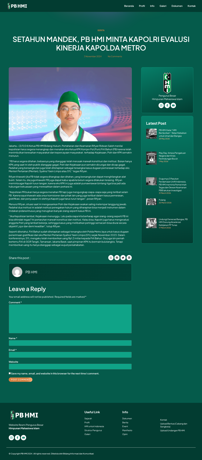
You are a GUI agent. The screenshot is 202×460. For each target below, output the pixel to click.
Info (152, 5)
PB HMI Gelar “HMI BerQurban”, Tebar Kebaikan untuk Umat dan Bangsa (172, 133)
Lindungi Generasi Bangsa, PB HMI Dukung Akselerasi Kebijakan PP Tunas (173, 222)
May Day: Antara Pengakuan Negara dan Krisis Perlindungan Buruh (172, 156)
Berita (101, 30)
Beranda (129, 5)
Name (13, 338)
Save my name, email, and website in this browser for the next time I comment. (55, 373)
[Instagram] (11, 437)
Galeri (163, 5)
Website (13, 361)
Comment (15, 302)
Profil (142, 5)
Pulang (162, 199)
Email (13, 349)
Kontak (192, 5)
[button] (111, 257)
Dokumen (177, 5)
